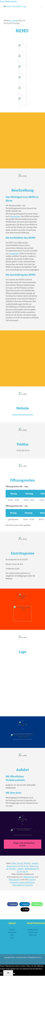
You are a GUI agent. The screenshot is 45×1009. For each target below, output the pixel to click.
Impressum (33, 932)
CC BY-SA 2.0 (23, 866)
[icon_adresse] (22, 77)
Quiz (12, 938)
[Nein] (14, 973)
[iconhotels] (22, 98)
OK (8, 973)
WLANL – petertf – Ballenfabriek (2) (24, 869)
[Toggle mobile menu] (40, 6)
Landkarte (12, 932)
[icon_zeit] (22, 55)
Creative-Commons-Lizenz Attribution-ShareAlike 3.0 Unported (23, 882)
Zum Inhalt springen (8, 1)
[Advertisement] (22, 140)
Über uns (33, 935)
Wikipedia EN (14, 880)
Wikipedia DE (28, 877)
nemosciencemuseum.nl (22, 414)
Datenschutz (33, 929)
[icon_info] (22, 45)
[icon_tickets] (22, 87)
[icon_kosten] (22, 66)
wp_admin (13, 21)
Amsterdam (15, 216)
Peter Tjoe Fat (17, 863)
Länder (12, 929)
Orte (12, 935)
